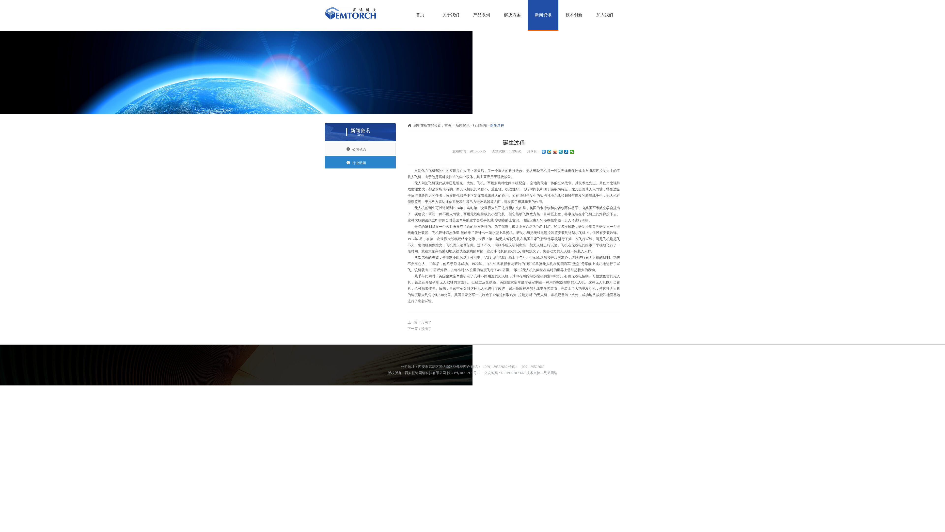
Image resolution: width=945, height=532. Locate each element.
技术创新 (574, 15)
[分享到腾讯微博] (561, 152)
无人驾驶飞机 (424, 183)
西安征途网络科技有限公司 (425, 373)
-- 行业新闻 (478, 125)
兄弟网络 (550, 373)
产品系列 (481, 15)
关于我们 (450, 15)
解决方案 (512, 15)
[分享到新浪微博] (555, 152)
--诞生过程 (496, 125)
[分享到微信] (572, 152)
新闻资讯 (543, 15)
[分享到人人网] (566, 152)
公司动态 (359, 149)
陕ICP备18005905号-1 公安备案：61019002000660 (486, 373)
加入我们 (604, 15)
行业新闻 (359, 163)
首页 (420, 15)
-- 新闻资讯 (461, 125)
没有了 (426, 322)
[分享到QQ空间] (549, 152)
